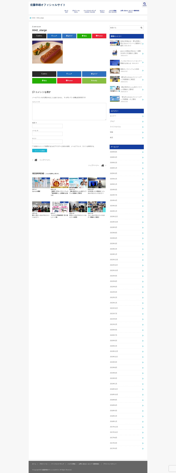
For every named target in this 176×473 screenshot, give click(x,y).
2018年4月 (113, 410)
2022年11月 (114, 265)
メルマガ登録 (113, 11)
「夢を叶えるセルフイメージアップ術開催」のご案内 (131, 99)
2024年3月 (113, 206)
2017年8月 (113, 437)
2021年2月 (113, 324)
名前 (34, 123)
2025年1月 (113, 184)
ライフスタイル (115, 127)
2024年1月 (113, 211)
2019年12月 (114, 351)
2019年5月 (113, 378)
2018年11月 (114, 389)
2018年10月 (114, 394)
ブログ (112, 121)
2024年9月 (113, 189)
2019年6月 (113, 373)
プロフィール (76, 11)
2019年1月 (113, 384)
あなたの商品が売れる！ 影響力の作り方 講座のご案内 (130, 53)
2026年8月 (113, 152)
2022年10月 (114, 270)
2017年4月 (113, 443)
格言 (111, 137)
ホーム (66, 11)
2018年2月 (113, 416)
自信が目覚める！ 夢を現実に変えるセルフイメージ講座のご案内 (131, 43)
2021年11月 (114, 308)
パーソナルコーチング (90, 11)
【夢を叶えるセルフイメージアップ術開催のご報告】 (131, 79)
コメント (36, 102)
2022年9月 (113, 276)
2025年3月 (113, 173)
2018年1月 (113, 421)
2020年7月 (113, 335)
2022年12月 (114, 259)
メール (35, 130)
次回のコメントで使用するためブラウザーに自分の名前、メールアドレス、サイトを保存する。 (64, 146)
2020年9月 (113, 330)
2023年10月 (114, 222)
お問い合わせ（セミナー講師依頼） (130, 11)
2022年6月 (113, 286)
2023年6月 (113, 238)
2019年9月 (113, 362)
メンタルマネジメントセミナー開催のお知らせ (131, 62)
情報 (111, 132)
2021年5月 (113, 319)
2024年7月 (113, 195)
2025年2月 (113, 179)
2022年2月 (113, 297)
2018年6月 (113, 405)
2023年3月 (113, 243)
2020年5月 (113, 340)
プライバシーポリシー (110, 464)
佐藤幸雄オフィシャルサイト (48, 4)
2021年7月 (113, 313)
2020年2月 (113, 346)
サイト (34, 138)
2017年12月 (114, 427)
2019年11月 (114, 357)
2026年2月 (113, 162)
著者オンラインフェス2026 (129, 70)
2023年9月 (113, 227)
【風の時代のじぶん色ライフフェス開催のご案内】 (131, 89)
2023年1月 (113, 254)
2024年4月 (113, 200)
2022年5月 (113, 292)
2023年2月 (113, 249)
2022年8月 (113, 281)
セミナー (102, 11)
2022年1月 (113, 303)
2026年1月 (113, 168)
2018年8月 (113, 400)
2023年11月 (114, 216)
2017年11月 (114, 432)
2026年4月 (113, 157)
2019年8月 (113, 367)
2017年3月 (113, 448)
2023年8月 (113, 233)
